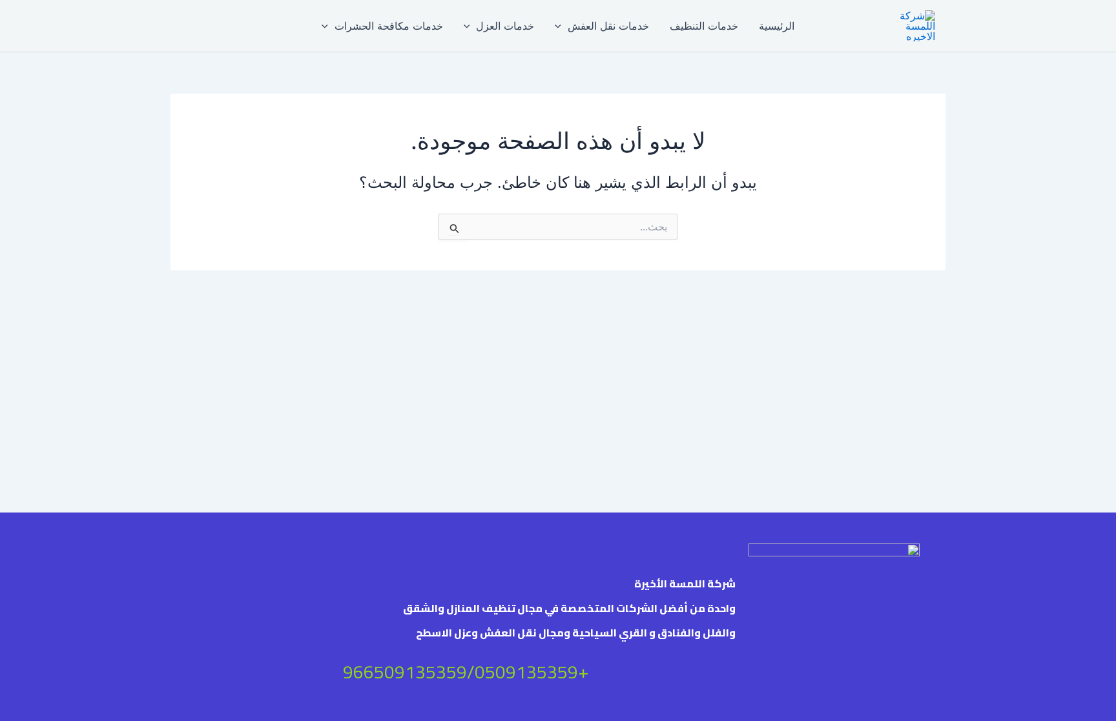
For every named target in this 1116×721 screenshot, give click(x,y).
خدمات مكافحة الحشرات (389, 25)
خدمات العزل (505, 25)
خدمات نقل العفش (608, 25)
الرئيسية (776, 25)
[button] (561, 26)
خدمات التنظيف (704, 25)
